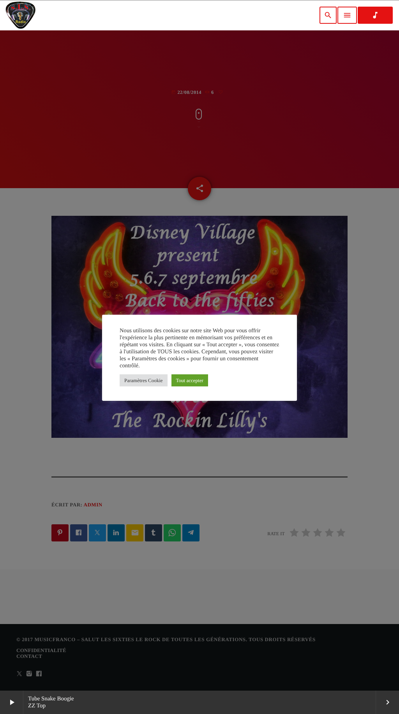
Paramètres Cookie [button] (143, 380)
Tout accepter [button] (189, 380)
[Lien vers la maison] (20, 15)
